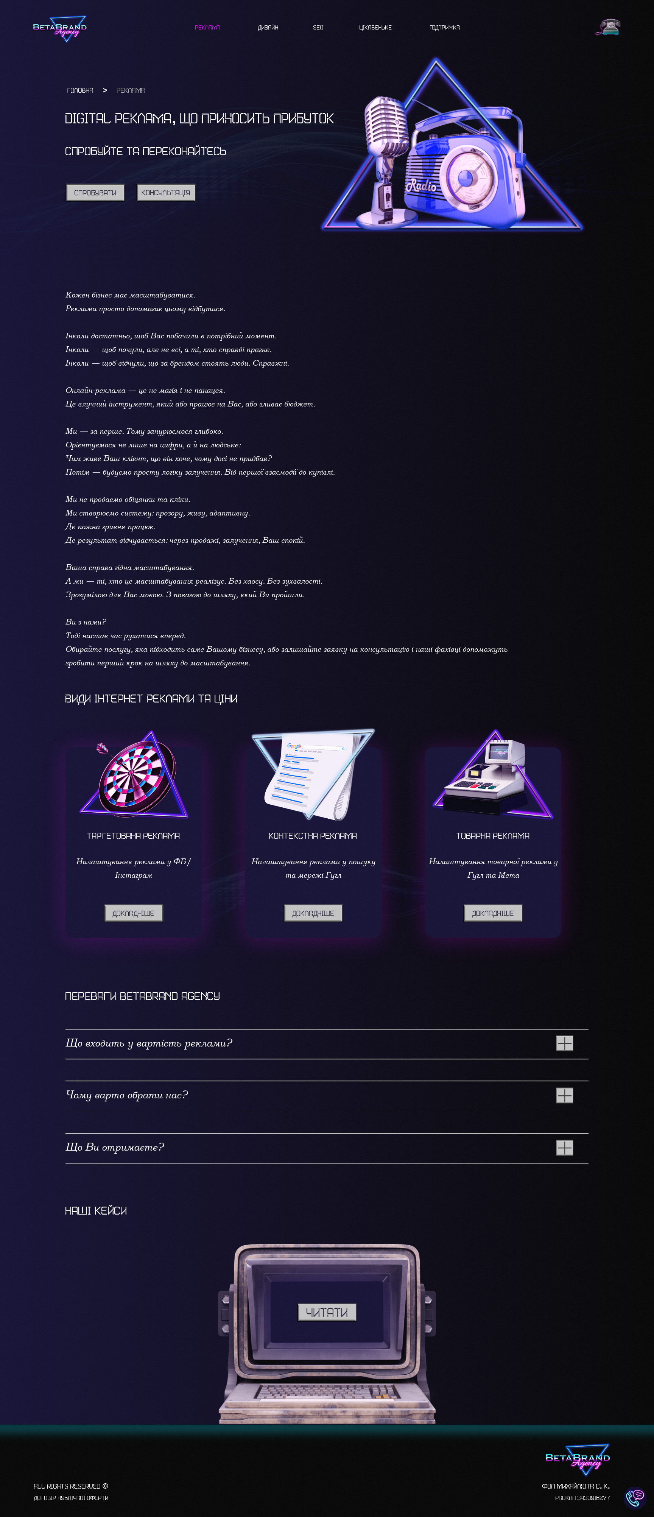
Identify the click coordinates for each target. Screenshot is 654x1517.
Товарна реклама (493, 836)
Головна (80, 91)
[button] (166, 193)
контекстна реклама (313, 836)
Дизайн (268, 28)
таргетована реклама (133, 836)
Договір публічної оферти (71, 1498)
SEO (318, 28)
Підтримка (445, 28)
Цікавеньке (376, 28)
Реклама (207, 28)
